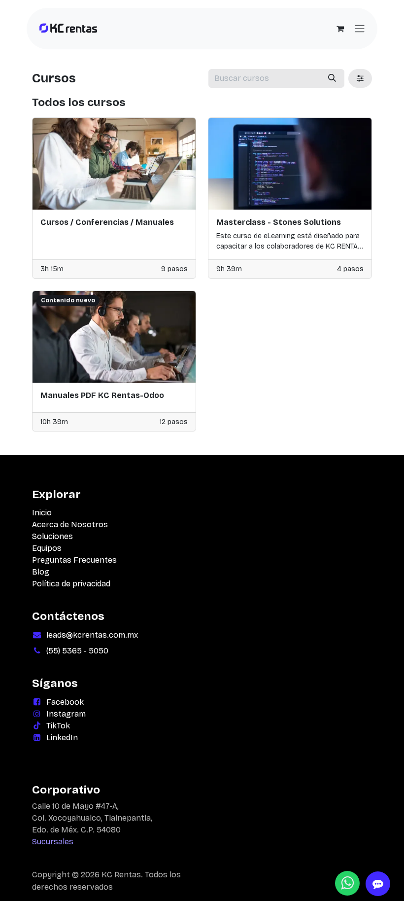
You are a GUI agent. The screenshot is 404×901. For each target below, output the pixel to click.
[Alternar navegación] (360, 29)
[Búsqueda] (332, 78)
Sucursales (52, 841)
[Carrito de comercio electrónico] (340, 28)
